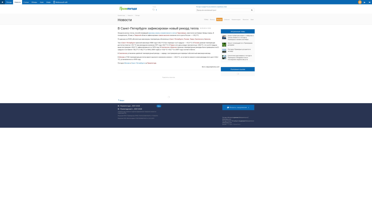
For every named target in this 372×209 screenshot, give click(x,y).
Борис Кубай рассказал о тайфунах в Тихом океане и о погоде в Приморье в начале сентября (241, 37)
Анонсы (212, 19)
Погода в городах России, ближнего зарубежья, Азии (211, 6)
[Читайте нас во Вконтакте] (369, 2)
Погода (9, 2)
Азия (41, 2)
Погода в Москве (227, 117)
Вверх (122, 100)
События (227, 19)
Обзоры (34, 2)
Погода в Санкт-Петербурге (230, 121)
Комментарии (236, 19)
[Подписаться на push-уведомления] (359, 2)
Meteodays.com (226, 119)
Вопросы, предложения (238, 107)
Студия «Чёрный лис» (234, 124)
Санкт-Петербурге (138, 63)
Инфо (48, 2)
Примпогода (121, 15)
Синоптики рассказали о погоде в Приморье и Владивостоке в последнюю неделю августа (240, 57)
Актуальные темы (238, 31)
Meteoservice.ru (243, 117)
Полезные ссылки (238, 69)
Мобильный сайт (61, 2)
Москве (127, 63)
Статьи (26, 2)
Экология (245, 19)
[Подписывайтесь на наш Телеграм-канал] (364, 2)
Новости (18, 2)
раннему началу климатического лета (162, 33)
